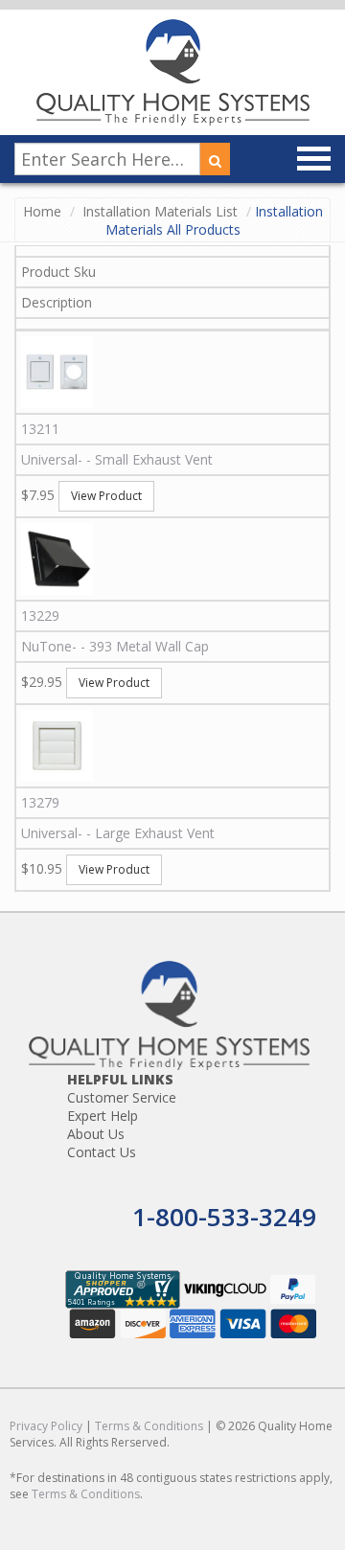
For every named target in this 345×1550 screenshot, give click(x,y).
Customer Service (121, 1097)
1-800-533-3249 (224, 1216)
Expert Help (102, 1115)
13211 (40, 429)
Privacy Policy (46, 1426)
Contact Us (101, 1152)
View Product (106, 496)
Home (42, 211)
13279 (40, 802)
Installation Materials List (160, 211)
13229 (40, 615)
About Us (96, 1134)
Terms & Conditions (149, 1426)
